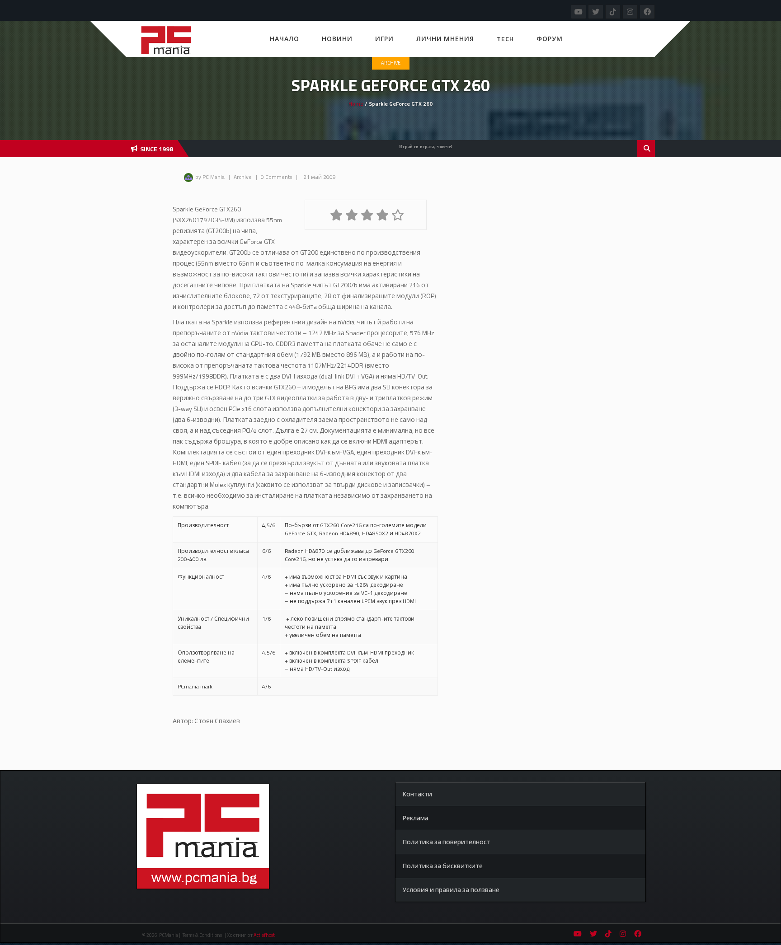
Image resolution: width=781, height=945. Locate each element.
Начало (284, 38)
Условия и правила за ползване (450, 889)
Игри (384, 38)
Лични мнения (445, 38)
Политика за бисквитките (442, 865)
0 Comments (276, 177)
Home (355, 103)
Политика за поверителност (446, 842)
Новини (337, 38)
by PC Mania (210, 177)
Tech (505, 38)
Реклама (415, 818)
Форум (549, 38)
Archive (390, 62)
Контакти (417, 794)
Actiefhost (264, 935)
